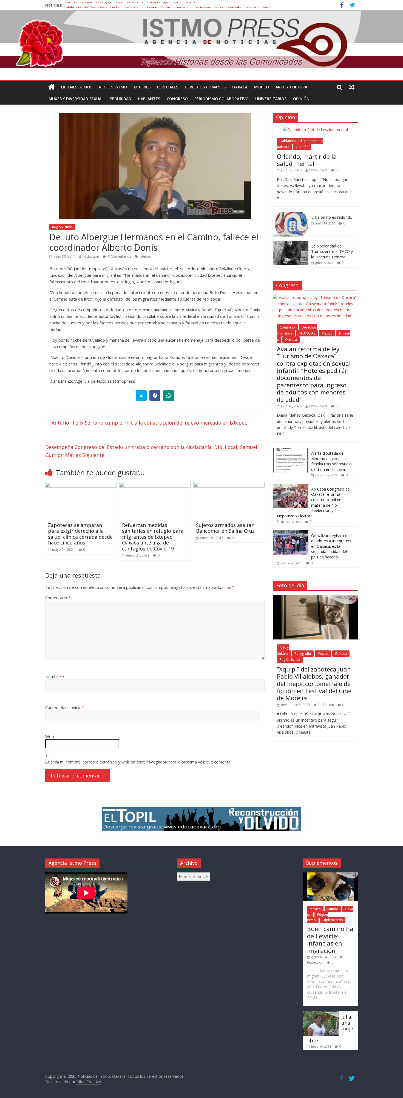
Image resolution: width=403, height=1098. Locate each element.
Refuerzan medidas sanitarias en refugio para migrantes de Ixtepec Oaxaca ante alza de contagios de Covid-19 (152, 537)
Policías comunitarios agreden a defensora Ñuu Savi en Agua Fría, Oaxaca (129, 5)
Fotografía (303, 653)
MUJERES (142, 87)
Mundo (332, 909)
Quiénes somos (76, 87)
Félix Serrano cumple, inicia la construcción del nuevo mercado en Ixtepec (146, 422)
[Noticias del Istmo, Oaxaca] (201, 39)
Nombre (54, 676)
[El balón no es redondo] (290, 214)
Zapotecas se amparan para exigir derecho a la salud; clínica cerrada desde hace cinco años (80, 534)
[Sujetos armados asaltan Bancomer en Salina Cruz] (229, 485)
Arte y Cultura (291, 87)
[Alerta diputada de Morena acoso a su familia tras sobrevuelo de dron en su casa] (290, 450)
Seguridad (120, 98)
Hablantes (149, 98)
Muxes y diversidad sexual (76, 98)
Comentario (57, 597)
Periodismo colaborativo (221, 98)
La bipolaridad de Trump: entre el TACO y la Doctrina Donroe (332, 251)
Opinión (301, 98)
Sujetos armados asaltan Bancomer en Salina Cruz (225, 528)
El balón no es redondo (331, 217)
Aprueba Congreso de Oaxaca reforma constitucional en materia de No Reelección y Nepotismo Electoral (313, 502)
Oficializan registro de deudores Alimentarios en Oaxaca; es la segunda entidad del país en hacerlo (331, 546)
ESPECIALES (167, 87)
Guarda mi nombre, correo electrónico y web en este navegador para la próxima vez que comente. (138, 762)
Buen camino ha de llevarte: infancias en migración (330, 939)
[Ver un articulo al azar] (352, 87)
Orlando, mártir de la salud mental (307, 160)
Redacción (91, 256)
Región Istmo (113, 87)
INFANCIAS (307, 333)
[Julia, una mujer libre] (321, 1013)
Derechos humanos (205, 87)
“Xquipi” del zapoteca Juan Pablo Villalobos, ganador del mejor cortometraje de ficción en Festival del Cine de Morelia (314, 683)
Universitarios (270, 98)
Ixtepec (145, 256)
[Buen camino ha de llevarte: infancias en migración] (330, 875)
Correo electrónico (64, 707)
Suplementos (332, 920)
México (261, 87)
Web (49, 736)
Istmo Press (318, 170)
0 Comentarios (119, 256)
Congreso (177, 98)
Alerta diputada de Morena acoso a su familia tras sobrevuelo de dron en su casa (331, 461)
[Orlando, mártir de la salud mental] (315, 129)
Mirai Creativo (88, 1081)
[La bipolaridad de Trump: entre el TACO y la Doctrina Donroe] (290, 243)
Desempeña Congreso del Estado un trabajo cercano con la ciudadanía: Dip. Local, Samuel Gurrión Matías (151, 451)
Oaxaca (240, 87)
